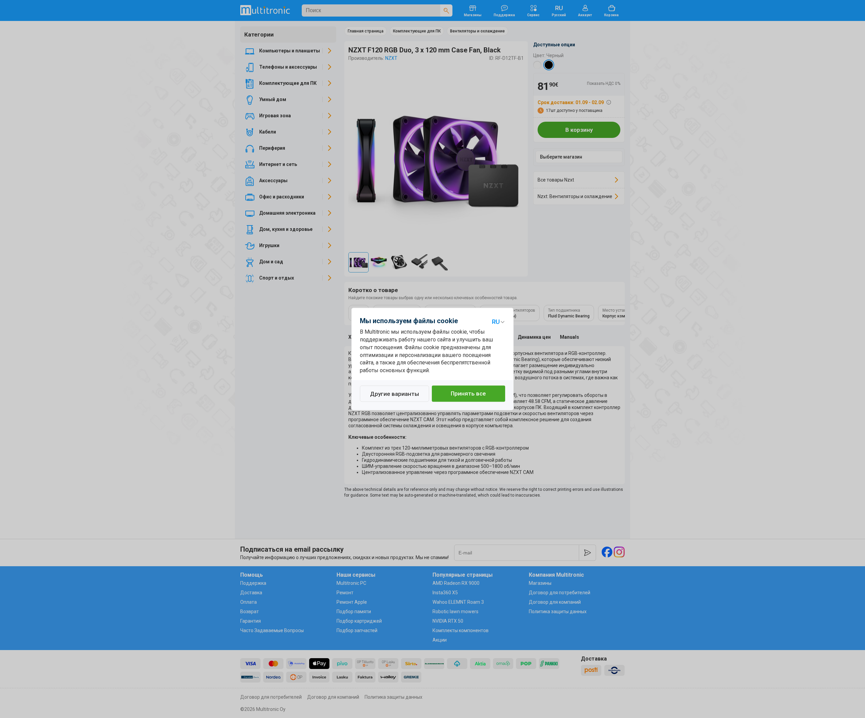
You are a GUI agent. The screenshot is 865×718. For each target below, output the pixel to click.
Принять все (468, 393)
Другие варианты (394, 394)
